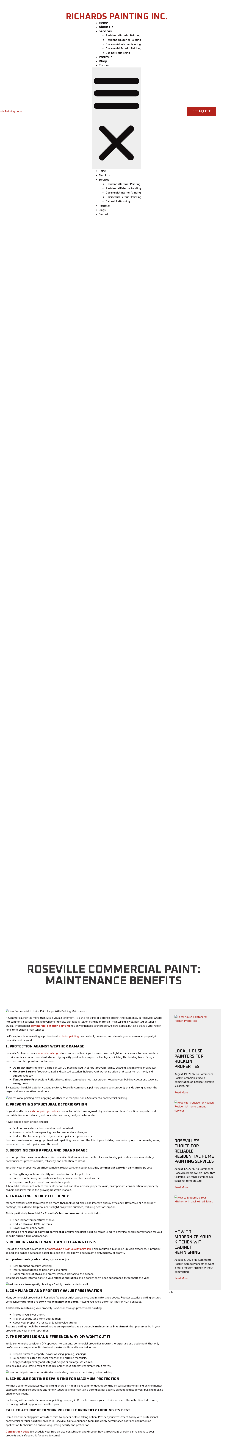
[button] (116, 118)
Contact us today (17, 1431)
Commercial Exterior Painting (123, 48)
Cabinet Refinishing (118, 53)
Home (103, 23)
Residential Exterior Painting (123, 40)
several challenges (49, 1053)
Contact (105, 65)
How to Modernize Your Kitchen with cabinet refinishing (193, 1242)
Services (105, 31)
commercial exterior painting (50, 1025)
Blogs (103, 61)
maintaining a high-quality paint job (70, 1249)
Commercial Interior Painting (123, 44)
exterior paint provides (44, 1111)
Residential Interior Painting (123, 35)
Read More (181, 1092)
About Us (106, 27)
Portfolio (105, 57)
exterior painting (69, 1036)
